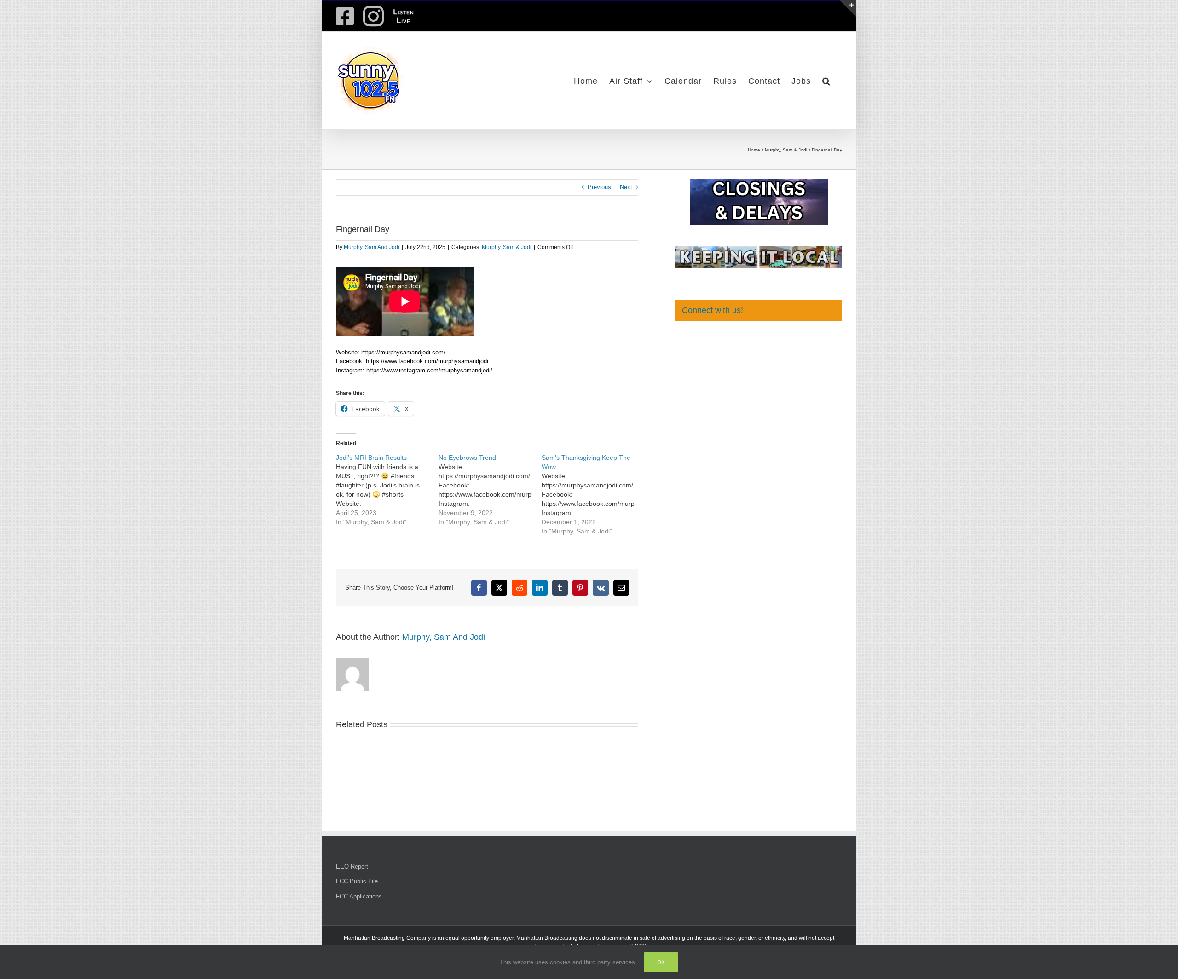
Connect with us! (712, 310)
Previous (599, 187)
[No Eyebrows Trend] (490, 490)
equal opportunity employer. (480, 938)
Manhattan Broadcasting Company (387, 938)
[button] (826, 80)
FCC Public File (357, 881)
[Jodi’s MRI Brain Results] (387, 490)
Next (626, 187)
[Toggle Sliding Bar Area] (847, 8)
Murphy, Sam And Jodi (371, 247)
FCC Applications (359, 896)
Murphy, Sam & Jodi (506, 247)
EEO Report (352, 866)
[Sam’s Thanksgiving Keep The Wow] (593, 494)
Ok (661, 962)
